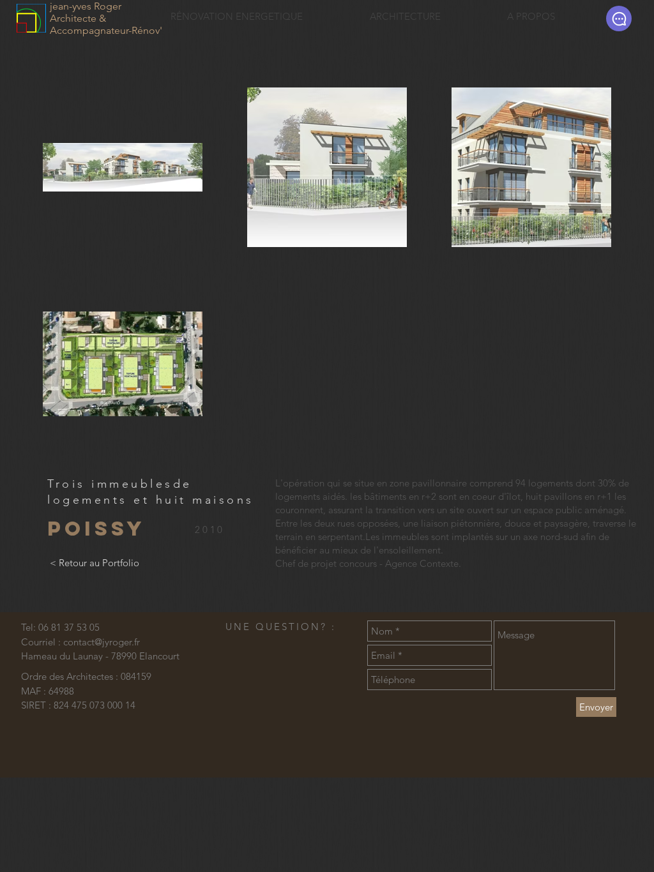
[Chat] (619, 18)
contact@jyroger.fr (101, 642)
